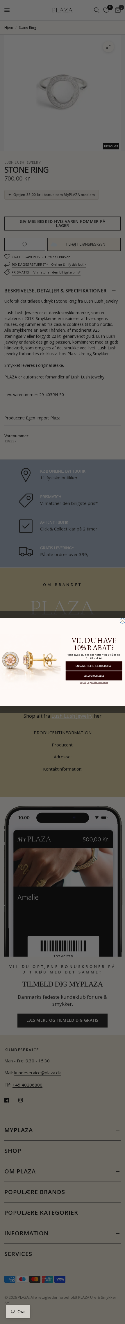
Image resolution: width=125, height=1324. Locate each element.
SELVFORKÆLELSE (93, 675)
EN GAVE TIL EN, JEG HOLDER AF (94, 665)
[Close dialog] (122, 620)
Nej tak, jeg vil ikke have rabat (93, 682)
